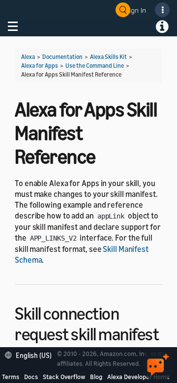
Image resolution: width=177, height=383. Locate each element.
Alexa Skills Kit (108, 56)
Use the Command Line (94, 65)
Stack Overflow (64, 376)
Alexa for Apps (39, 65)
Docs (31, 376)
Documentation (62, 56)
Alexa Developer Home (138, 376)
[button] (31, 354)
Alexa (28, 56)
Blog (96, 376)
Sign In (135, 10)
